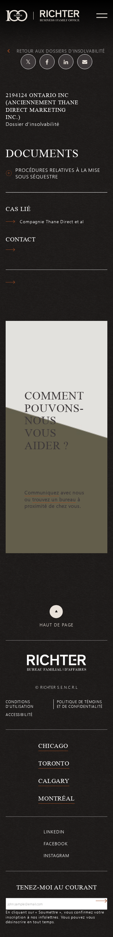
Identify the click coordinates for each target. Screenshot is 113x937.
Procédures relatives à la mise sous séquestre (57, 173)
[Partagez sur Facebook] (47, 61)
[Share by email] (84, 61)
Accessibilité (19, 714)
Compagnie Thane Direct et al (52, 221)
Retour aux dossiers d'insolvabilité (61, 51)
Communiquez (41, 492)
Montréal (56, 798)
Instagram (56, 855)
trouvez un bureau (54, 499)
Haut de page (57, 625)
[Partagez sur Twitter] (28, 61)
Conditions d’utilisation (20, 704)
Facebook (55, 844)
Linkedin (54, 832)
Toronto (53, 763)
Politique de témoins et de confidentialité (80, 704)
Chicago (53, 745)
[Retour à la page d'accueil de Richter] (56, 662)
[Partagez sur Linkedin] (65, 61)
